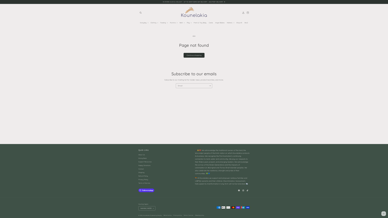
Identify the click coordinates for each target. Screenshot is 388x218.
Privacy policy (177, 215)
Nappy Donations (144, 165)
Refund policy (168, 215)
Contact (141, 169)
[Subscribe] (210, 85)
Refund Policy (143, 176)
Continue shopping (194, 55)
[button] (140, 12)
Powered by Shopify (156, 215)
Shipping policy (199, 215)
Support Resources (145, 162)
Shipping (141, 172)
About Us (141, 155)
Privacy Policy (143, 179)
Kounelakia (146, 215)
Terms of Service (144, 183)
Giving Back (142, 158)
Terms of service (188, 215)
